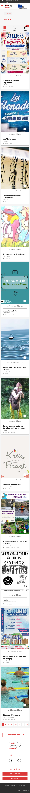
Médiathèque (6, 3)
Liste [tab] (4, 30)
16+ (15, 724)
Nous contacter (15, 774)
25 (19, 724)
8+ (11, 724)
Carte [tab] (14, 30)
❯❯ (27, 724)
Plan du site (21, 785)
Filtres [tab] (25, 30)
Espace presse (22, 790)
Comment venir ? (15, 778)
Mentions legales (10, 785)
